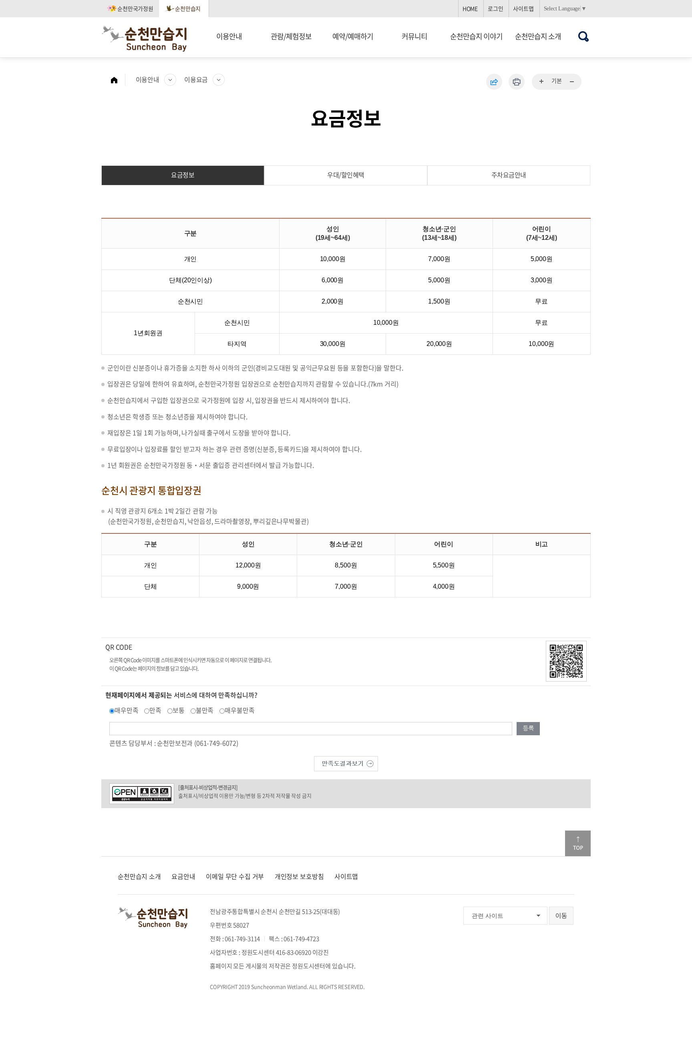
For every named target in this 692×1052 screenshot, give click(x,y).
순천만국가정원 (135, 8)
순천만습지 (188, 8)
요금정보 (182, 174)
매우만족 (126, 710)
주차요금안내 (508, 174)
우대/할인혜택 (345, 174)
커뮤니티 (414, 36)
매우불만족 (239, 710)
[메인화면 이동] (118, 80)
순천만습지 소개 (538, 36)
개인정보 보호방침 (299, 876)
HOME (470, 8)
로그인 (495, 8)
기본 (556, 80)
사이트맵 (523, 8)
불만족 (205, 710)
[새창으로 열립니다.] (346, 762)
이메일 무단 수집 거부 (235, 876)
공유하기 (494, 82)
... (542, 82)
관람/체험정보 (291, 36)
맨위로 (578, 843)
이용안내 (229, 36)
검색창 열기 (584, 36)
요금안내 (183, 876)
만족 (155, 710)
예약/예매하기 (352, 36)
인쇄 (517, 82)
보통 (179, 710)
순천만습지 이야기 (476, 36)
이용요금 (196, 79)
